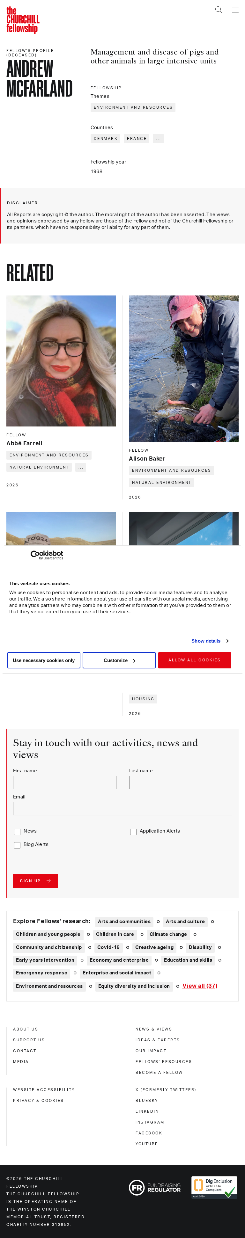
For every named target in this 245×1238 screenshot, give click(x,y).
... (158, 139)
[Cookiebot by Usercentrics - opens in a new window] (35, 555)
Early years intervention (45, 960)
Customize (116, 660)
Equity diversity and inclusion (134, 986)
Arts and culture (185, 921)
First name (25, 770)
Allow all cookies (194, 660)
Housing (143, 699)
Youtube (147, 1144)
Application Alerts (160, 831)
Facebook (149, 1133)
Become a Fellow (159, 1072)
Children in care (115, 934)
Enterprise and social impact (117, 973)
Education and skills (188, 960)
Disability (200, 947)
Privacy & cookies (38, 1101)
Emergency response (41, 973)
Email (19, 797)
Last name (141, 770)
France (137, 139)
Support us (29, 1040)
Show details (205, 641)
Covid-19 (108, 947)
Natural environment (39, 467)
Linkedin (147, 1111)
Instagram (150, 1122)
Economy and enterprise (119, 960)
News (30, 831)
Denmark (106, 139)
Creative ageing (154, 947)
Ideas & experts (158, 1040)
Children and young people (48, 934)
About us (25, 1029)
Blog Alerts (36, 844)
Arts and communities (124, 921)
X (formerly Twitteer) (166, 1090)
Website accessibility (44, 1090)
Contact (25, 1051)
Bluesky (147, 1101)
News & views (154, 1029)
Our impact (151, 1051)
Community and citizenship (49, 947)
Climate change (168, 934)
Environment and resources (133, 107)
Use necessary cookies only (44, 660)
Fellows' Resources (164, 1062)
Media (21, 1062)
